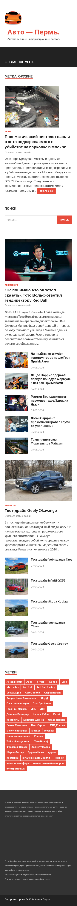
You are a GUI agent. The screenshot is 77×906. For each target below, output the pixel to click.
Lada (64, 681)
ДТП (42, 708)
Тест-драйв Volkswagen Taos (51, 559)
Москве (35, 730)
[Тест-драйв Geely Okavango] (38, 502)
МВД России (57, 725)
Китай (56, 714)
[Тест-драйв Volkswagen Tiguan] (16, 635)
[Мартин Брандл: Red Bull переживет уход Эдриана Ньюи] (16, 409)
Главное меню (22, 62)
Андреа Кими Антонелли (21, 697)
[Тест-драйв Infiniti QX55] (16, 593)
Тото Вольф (41, 741)
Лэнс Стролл (38, 725)
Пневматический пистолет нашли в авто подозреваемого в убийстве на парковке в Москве (37, 141)
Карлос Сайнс (41, 714)
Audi (29, 681)
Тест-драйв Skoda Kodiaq (49, 601)
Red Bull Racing (45, 687)
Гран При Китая (42, 703)
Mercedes (13, 687)
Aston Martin (14, 681)
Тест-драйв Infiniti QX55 (48, 580)
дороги (52, 752)
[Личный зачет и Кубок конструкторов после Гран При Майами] (16, 366)
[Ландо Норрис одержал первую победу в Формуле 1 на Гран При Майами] (16, 388)
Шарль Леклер (15, 752)
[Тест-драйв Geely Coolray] (16, 656)
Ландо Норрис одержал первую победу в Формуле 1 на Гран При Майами (51, 379)
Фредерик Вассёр (17, 746)
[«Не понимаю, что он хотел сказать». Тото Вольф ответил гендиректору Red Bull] (38, 281)
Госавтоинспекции (18, 703)
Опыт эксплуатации (18, 735)
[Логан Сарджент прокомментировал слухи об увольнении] (16, 431)
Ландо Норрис (56, 719)
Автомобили (32, 692)
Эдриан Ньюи (36, 752)
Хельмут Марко (40, 746)
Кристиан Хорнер (33, 719)
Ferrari (40, 681)
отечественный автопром (48, 763)
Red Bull (28, 687)
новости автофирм (18, 763)
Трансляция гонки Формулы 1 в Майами (47, 441)
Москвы (49, 730)
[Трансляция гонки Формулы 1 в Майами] (16, 452)
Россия (38, 735)
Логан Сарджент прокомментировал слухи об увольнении (50, 422)
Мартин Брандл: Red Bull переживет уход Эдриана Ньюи (49, 400)
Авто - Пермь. (43, 899)
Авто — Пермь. (33, 32)
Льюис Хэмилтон (17, 725)
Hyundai (53, 681)
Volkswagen (14, 692)
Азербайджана (52, 692)
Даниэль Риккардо (18, 714)
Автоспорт (11, 285)
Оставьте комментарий (17, 152)
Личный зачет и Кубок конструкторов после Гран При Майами (50, 357)
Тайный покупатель (18, 741)
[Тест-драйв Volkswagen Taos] (16, 572)
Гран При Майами (17, 708)
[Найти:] (38, 220)
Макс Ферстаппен (17, 730)
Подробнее (46, 191)
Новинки (10, 505)
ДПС (33, 708)
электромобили (16, 768)
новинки (59, 757)
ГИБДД (44, 697)
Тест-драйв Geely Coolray (49, 643)
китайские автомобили (36, 757)
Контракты (13, 719)
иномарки (13, 757)
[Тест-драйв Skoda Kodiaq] (16, 614)
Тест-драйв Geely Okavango (31, 510)
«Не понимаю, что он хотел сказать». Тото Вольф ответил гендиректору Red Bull (33, 294)
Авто (8, 131)
